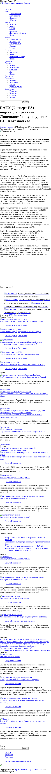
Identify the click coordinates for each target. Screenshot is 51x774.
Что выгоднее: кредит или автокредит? (16, 648)
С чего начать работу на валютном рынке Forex (19, 448)
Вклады (12, 24)
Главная (8, 9)
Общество (9, 63)
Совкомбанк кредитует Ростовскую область (17, 646)
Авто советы (14, 16)
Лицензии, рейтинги (17, 33)
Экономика (9, 78)
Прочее (12, 35)
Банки (7, 22)
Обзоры (12, 20)
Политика (9, 76)
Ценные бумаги (15, 87)
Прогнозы (13, 82)
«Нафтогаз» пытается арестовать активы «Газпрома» (21, 321)
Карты (12, 29)
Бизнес (7, 37)
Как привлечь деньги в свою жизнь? (15, 517)
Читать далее (5, 389)
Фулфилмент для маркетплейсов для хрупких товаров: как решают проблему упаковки (27, 549)
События (13, 70)
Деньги (8, 50)
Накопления (14, 52)
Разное (12, 48)
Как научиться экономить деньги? (14, 498)
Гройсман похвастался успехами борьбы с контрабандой (23, 377)
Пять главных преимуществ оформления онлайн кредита (23, 644)
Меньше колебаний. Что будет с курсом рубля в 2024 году (23, 617)
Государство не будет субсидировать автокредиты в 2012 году (25, 650)
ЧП (10, 72)
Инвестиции (14, 42)
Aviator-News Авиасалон (10, 657)
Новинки (13, 18)
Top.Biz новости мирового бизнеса (28, 770)
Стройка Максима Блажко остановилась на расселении (22, 431)
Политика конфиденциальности (18, 761)
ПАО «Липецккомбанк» (18, 315)
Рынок (12, 85)
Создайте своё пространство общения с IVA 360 (24, 546)
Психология (14, 67)
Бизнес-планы (15, 39)
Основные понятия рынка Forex (13, 450)
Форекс (12, 46)
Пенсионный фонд (17, 57)
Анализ (12, 80)
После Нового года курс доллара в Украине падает (20, 332)
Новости (8, 61)
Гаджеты (13, 91)
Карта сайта (9, 757)
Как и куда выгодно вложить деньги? (15, 478)
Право (12, 65)
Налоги (12, 54)
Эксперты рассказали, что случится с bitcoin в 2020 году (22, 365)
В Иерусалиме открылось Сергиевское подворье (19, 680)
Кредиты (13, 31)
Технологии (9, 89)
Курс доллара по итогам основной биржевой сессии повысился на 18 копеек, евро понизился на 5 (21, 343)
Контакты (9, 755)
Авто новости (15, 14)
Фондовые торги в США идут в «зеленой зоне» (19, 354)
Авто (7, 12)
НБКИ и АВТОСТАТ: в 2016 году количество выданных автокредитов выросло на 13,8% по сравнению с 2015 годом (24, 640)
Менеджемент (15, 44)
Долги (12, 27)
